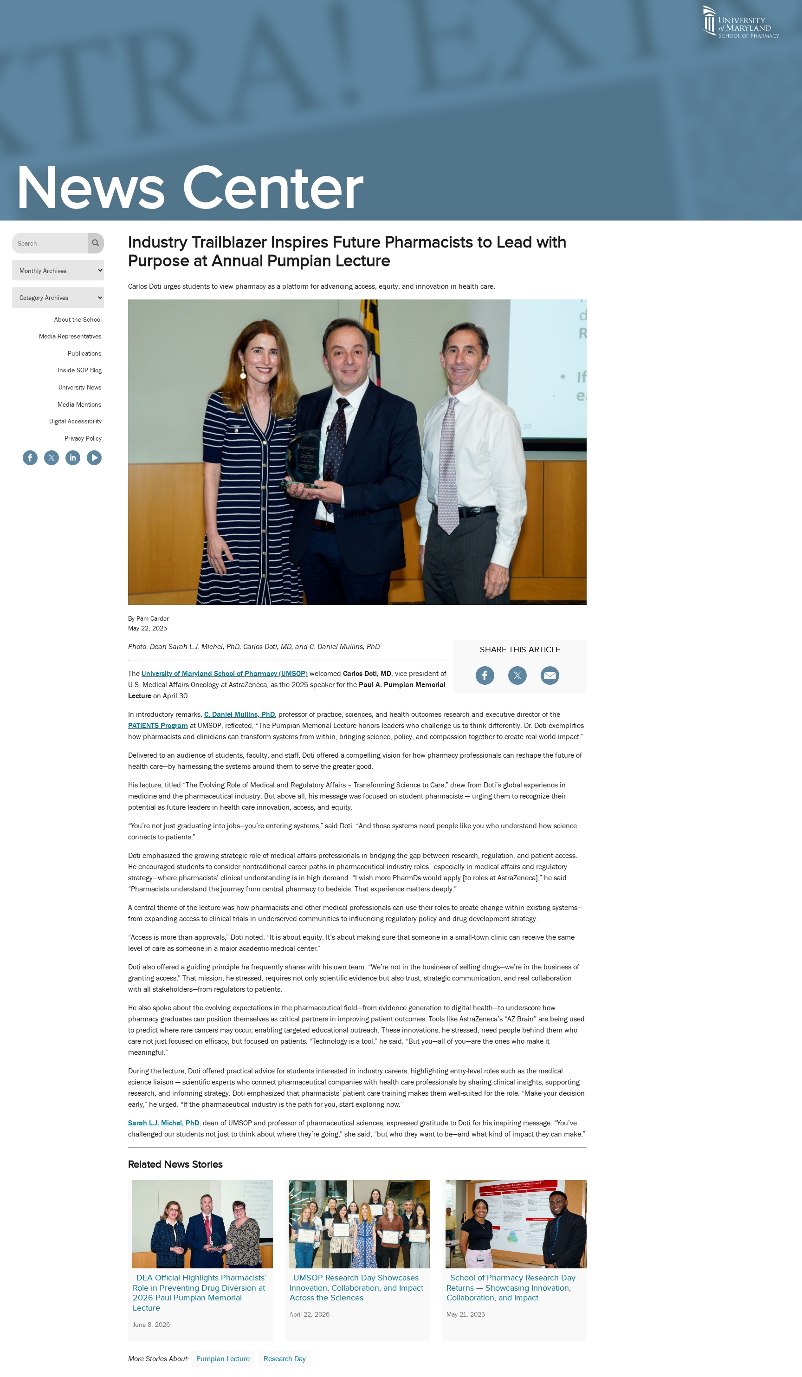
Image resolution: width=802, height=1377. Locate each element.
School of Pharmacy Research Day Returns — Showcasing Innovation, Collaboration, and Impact (511, 1287)
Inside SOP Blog (80, 370)
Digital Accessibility (75, 421)
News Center (189, 187)
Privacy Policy (83, 438)
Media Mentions (80, 404)
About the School (78, 319)
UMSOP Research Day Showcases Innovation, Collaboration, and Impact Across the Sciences (356, 1287)
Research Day (285, 1359)
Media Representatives (70, 336)
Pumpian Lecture (223, 1359)
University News (80, 387)
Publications (85, 353)
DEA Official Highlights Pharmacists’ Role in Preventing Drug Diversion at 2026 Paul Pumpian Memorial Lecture (199, 1292)
